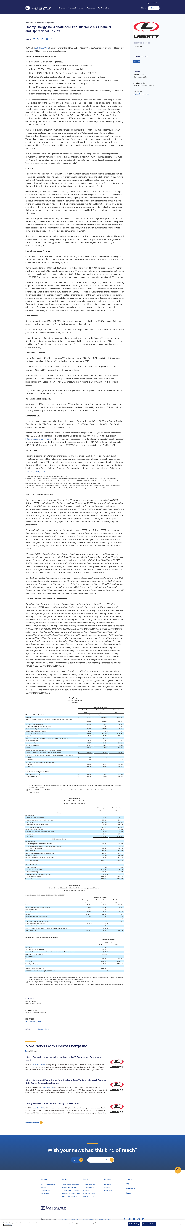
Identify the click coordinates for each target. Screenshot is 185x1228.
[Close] (180, 1224)
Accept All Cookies (149, 1224)
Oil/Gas (40, 1029)
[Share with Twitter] (38, 39)
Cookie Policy (8, 1224)
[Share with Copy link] (51, 39)
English (137, 61)
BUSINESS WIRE (42, 48)
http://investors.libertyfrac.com (39, 439)
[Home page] (38, 8)
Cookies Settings (134, 1224)
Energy (47, 1029)
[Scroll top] (178, 1170)
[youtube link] (134, 1219)
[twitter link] (125, 1219)
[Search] (148, 3)
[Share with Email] (46, 39)
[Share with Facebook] (42, 39)
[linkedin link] (129, 1219)
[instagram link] (143, 1219)
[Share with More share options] (55, 39)
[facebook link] (138, 1219)
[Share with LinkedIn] (34, 39)
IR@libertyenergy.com (35, 471)
